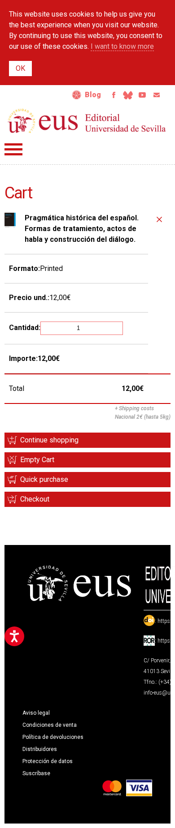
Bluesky (128, 95)
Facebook (113, 95)
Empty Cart (37, 459)
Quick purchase (44, 479)
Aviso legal (36, 713)
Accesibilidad (77, 95)
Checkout (34, 499)
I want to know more (122, 46)
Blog (93, 94)
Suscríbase (36, 773)
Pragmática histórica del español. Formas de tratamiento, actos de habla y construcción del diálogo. (82, 229)
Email (157, 95)
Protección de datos (47, 761)
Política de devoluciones (52, 737)
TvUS (142, 95)
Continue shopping (49, 440)
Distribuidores (39, 749)
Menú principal (13, 149)
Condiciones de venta (49, 725)
